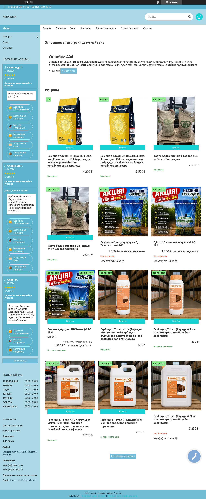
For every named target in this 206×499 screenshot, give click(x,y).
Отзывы (147, 28)
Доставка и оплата (106, 28)
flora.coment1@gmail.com (22, 480)
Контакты (86, 28)
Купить (70, 147)
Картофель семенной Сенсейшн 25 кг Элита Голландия (68, 247)
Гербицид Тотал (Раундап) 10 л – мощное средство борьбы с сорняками (122, 423)
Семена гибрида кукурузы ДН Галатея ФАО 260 (120, 244)
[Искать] (189, 16)
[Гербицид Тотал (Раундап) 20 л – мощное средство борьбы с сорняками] (176, 385)
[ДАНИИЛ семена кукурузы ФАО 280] (176, 212)
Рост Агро (69, 70)
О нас (73, 28)
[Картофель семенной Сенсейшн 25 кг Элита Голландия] (70, 212)
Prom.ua (117, 493)
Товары (60, 28)
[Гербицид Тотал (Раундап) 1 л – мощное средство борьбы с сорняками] (176, 295)
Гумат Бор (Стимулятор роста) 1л (20, 95)
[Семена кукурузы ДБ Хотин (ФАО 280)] (70, 295)
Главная (47, 28)
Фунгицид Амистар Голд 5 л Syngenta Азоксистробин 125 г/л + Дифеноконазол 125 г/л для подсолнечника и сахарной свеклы (21, 313)
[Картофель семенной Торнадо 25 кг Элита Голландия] (176, 122)
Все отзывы (20, 360)
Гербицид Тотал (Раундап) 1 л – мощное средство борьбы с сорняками (174, 332)
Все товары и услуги (122, 456)
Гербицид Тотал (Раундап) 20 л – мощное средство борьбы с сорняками (175, 419)
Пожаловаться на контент (93, 496)
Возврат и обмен (129, 28)
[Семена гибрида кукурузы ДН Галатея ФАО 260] (123, 212)
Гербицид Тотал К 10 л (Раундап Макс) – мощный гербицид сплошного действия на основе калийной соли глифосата (68, 424)
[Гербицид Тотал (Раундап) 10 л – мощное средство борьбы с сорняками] (123, 385)
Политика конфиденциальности (122, 496)
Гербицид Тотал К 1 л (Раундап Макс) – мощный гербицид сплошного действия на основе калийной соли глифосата (121, 334)
